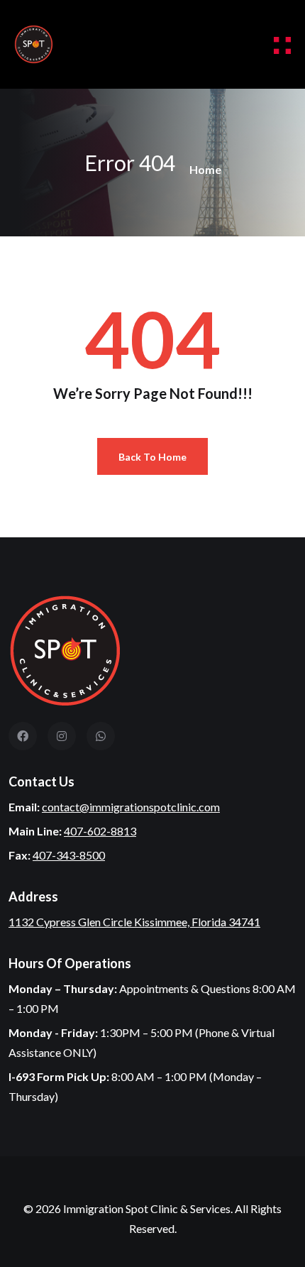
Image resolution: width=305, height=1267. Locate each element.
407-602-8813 (100, 831)
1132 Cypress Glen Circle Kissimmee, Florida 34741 (134, 921)
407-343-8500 (69, 855)
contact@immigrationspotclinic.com (131, 806)
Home (205, 169)
